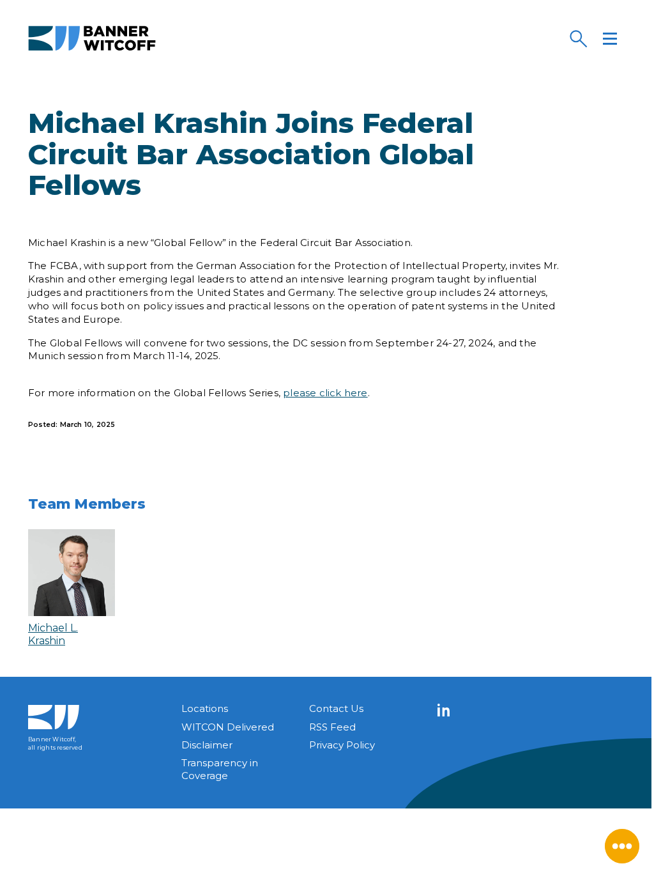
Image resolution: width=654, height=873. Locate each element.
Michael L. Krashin (53, 634)
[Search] (578, 38)
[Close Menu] (622, 846)
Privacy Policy (342, 745)
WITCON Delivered (227, 727)
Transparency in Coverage (219, 769)
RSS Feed (332, 727)
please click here (325, 393)
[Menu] (610, 38)
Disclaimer (206, 745)
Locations (204, 708)
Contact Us (336, 708)
